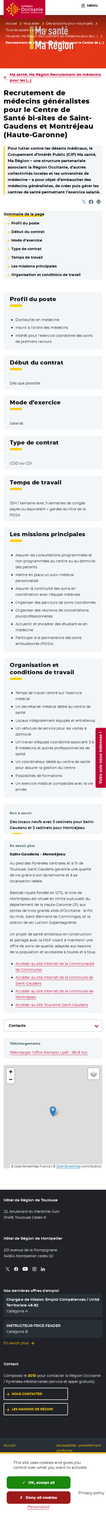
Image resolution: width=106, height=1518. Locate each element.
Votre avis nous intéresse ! (100, 758)
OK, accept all (41, 1482)
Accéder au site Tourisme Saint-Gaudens (51, 1005)
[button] (53, 1111)
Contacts (17, 1025)
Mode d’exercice (26, 240)
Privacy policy (91, 1492)
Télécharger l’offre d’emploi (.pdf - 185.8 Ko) (48, 1052)
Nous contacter (27, 1394)
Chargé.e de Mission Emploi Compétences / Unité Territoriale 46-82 (52, 1302)
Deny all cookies (41, 1497)
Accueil (11, 23)
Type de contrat (26, 248)
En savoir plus (16, 1343)
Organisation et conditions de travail (46, 274)
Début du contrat (28, 231)
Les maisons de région (32, 1409)
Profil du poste (25, 223)
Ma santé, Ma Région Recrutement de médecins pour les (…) (52, 36)
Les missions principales (34, 266)
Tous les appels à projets (24, 30)
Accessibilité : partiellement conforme (78, 1447)
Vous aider (31, 23)
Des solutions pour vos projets (69, 23)
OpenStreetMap (68, 1166)
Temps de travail (27, 257)
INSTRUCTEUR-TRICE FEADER (33, 1325)
